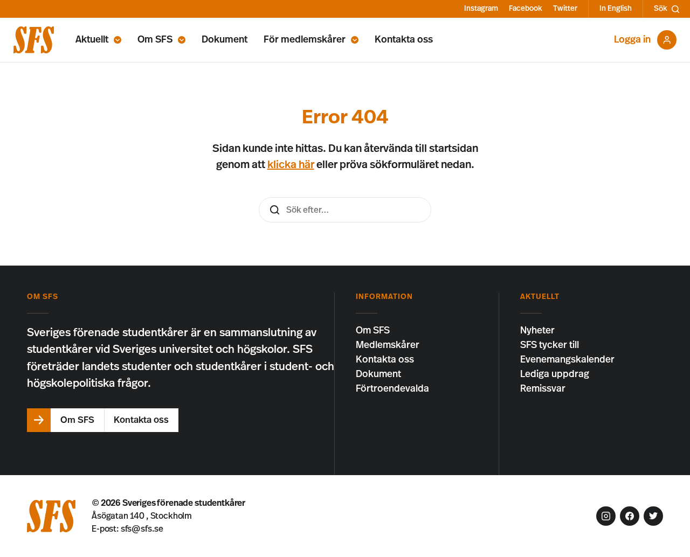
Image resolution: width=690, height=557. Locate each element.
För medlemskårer (305, 40)
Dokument (224, 40)
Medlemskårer (387, 345)
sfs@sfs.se (142, 529)
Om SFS (154, 40)
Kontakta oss (404, 40)
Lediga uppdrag (554, 374)
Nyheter (537, 331)
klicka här (290, 164)
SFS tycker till (549, 345)
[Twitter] (653, 516)
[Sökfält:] (345, 209)
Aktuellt (91, 40)
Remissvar (542, 389)
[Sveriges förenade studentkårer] (33, 39)
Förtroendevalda (392, 389)
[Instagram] (606, 516)
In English (615, 8)
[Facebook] (629, 516)
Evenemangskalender (567, 360)
